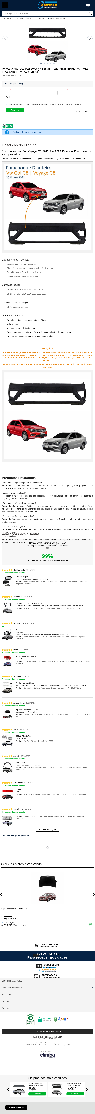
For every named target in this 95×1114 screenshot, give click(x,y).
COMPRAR (37, 1094)
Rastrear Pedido (16, 981)
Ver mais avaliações (47, 830)
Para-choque (42, 18)
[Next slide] (90, 38)
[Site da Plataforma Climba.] (47, 1054)
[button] (41, 63)
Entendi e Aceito (16, 1107)
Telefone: (64, 90)
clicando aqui (50, 542)
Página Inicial (7, 18)
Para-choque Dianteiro (58, 18)
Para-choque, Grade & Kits (25, 18)
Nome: (8, 90)
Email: (8, 97)
